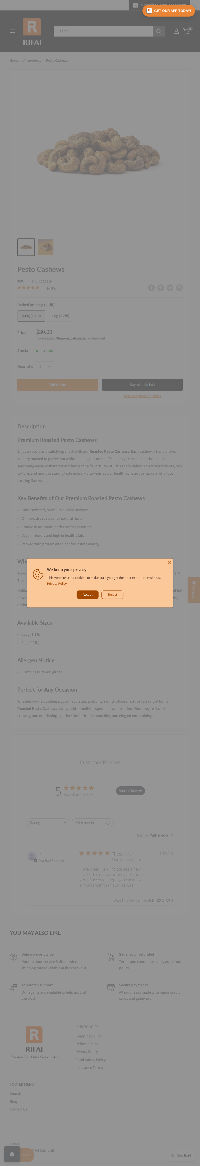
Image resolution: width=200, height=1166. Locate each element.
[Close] (169, 562)
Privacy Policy (57, 584)
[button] (168, 11)
